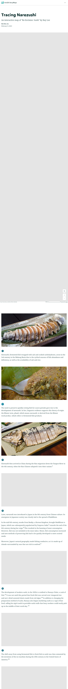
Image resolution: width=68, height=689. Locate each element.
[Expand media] (34, 330)
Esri (67, 302)
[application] (34, 167)
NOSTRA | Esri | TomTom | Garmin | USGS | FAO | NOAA (13, 302)
